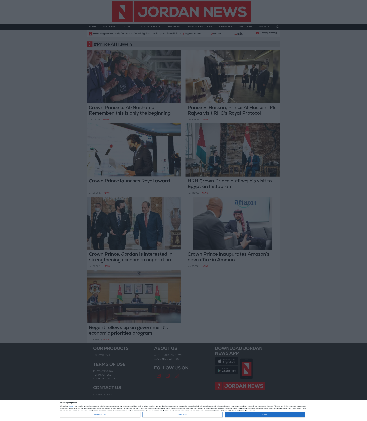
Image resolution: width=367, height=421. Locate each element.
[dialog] (183, 410)
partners (72, 406)
